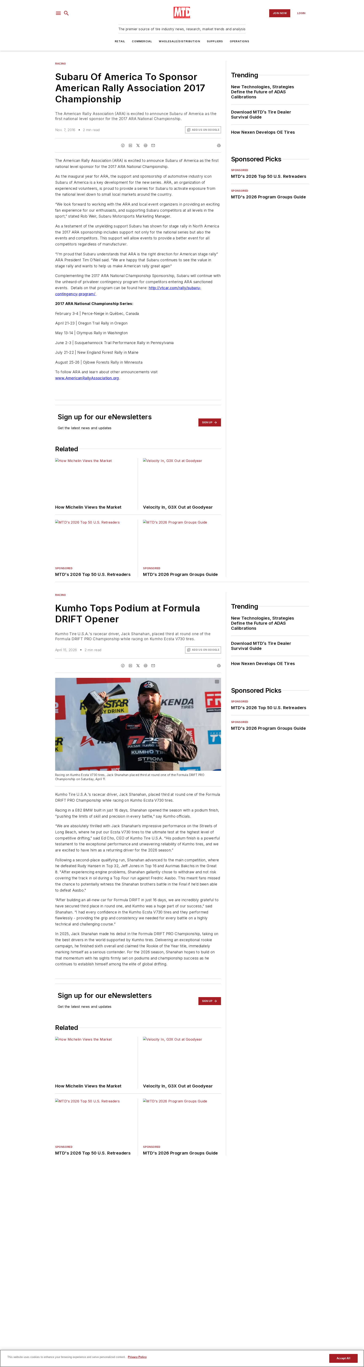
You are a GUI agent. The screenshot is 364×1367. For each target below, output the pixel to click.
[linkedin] (130, 145)
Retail (120, 41)
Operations (239, 41)
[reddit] (145, 145)
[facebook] (123, 145)
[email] (153, 145)
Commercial (142, 41)
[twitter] (138, 145)
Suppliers (215, 41)
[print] (219, 145)
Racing (60, 63)
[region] (182, 1358)
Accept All (343, 1358)
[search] (66, 13)
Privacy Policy (137, 1357)
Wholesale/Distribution (179, 41)
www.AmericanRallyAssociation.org (87, 378)
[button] (58, 13)
